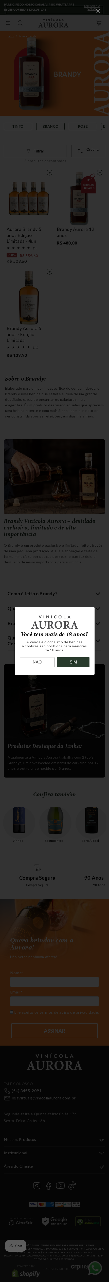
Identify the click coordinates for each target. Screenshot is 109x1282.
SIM (73, 662)
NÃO (37, 662)
